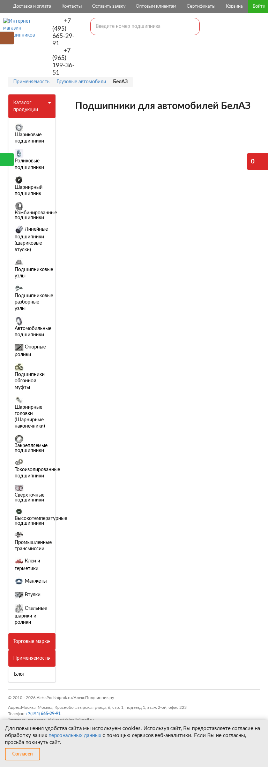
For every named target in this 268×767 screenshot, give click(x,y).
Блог (19, 674)
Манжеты (35, 581)
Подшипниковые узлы (34, 272)
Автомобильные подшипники (33, 331)
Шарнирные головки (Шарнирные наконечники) (30, 417)
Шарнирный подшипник (29, 190)
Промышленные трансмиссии (33, 545)
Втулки (31, 594)
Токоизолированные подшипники (37, 472)
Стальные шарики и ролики (31, 615)
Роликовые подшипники (29, 164)
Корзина (234, 6)
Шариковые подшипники (29, 138)
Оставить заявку (109, 6)
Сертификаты (201, 6)
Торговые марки (31, 641)
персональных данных (75, 735)
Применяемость (31, 658)
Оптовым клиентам (156, 6)
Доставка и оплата (32, 6)
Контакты (71, 6)
